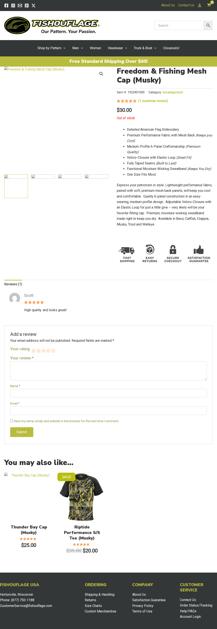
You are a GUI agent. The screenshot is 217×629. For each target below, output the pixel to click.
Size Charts (93, 606)
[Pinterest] (27, 5)
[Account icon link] (200, 5)
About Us (168, 5)
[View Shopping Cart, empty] (209, 5)
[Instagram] (13, 5)
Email (15, 403)
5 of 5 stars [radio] (53, 351)
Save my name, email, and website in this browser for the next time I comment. (66, 421)
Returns (90, 600)
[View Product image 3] (70, 186)
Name (15, 386)
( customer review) (153, 101)
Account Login (190, 617)
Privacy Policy (142, 606)
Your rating (20, 349)
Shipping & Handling (99, 595)
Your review (22, 358)
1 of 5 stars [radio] (34, 351)
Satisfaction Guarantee (149, 600)
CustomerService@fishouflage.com (26, 606)
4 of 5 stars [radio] (48, 351)
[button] (63, 48)
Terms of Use (142, 611)
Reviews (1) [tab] (13, 284)
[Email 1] (20, 5)
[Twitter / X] (33, 5)
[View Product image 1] (16, 186)
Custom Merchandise (100, 611)
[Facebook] (6, 5)
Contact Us (186, 5)
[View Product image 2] (43, 186)
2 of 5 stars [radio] (39, 351)
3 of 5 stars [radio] (44, 351)
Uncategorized (173, 92)
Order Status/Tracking (196, 605)
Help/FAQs (188, 611)
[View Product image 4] (96, 186)
